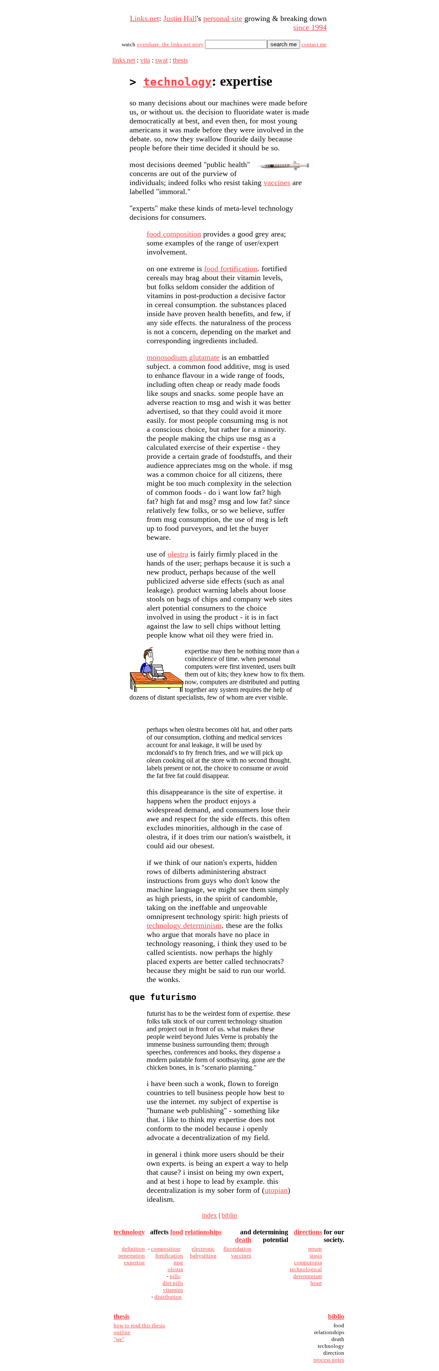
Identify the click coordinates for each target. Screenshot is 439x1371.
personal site (222, 18)
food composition (174, 234)
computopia (308, 1262)
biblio (229, 1215)
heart (316, 1283)
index (209, 1215)
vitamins (173, 1290)
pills (175, 1276)
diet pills (172, 1283)
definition (133, 1248)
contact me (314, 44)
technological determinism (306, 1272)
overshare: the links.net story (170, 44)
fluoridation (237, 1248)
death (243, 1239)
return (315, 1248)
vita (145, 60)
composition (165, 1248)
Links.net (144, 18)
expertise (134, 1262)
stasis (316, 1255)
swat (161, 60)
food (176, 1232)
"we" (119, 1339)
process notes (328, 1359)
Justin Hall (180, 18)
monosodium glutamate (183, 357)
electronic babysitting (203, 1252)
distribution (168, 1296)
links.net (123, 60)
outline (122, 1332)
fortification (169, 1255)
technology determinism (184, 925)
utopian (276, 1190)
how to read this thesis (139, 1325)
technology (177, 81)
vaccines (277, 182)
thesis (180, 60)
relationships (203, 1232)
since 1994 (310, 27)
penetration (131, 1255)
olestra (178, 554)
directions (308, 1232)
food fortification (230, 268)
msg (178, 1262)
